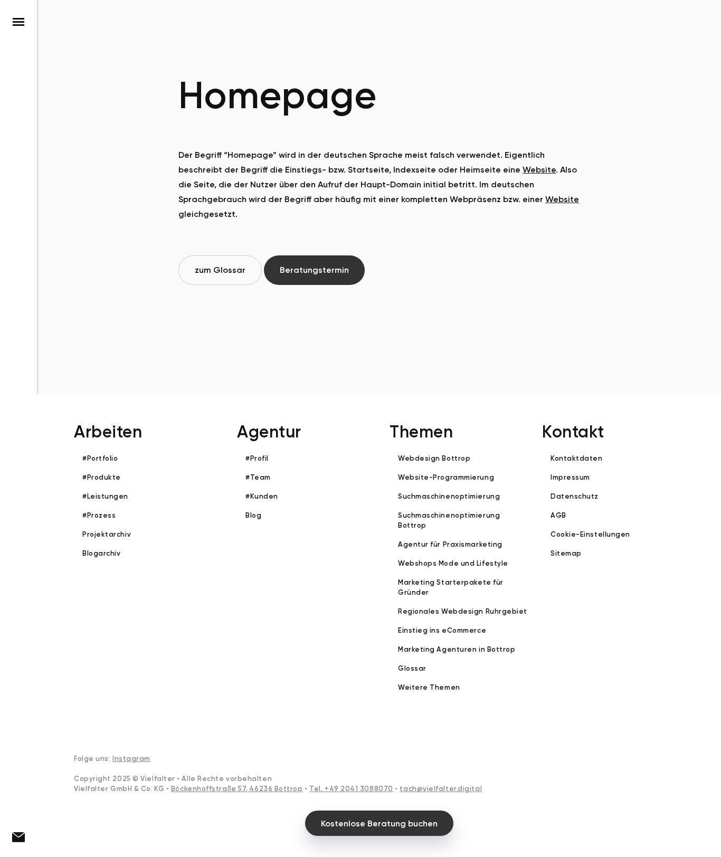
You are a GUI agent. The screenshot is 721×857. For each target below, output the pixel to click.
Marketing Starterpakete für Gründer (451, 587)
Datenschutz (575, 496)
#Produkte (101, 477)
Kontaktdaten (577, 458)
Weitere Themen (429, 687)
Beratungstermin (314, 270)
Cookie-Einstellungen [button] (590, 534)
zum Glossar (220, 270)
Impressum (570, 477)
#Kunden (261, 496)
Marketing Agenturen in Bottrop (457, 649)
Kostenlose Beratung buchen (379, 823)
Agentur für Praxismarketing (450, 544)
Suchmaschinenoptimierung (449, 496)
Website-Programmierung (446, 477)
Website (539, 170)
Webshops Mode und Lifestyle (453, 563)
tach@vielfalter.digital (441, 789)
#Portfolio (100, 458)
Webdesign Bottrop (434, 458)
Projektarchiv (106, 534)
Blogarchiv (101, 553)
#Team (258, 477)
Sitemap (566, 553)
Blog (253, 515)
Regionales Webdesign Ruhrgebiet (462, 611)
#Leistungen (105, 496)
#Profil (257, 458)
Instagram (131, 759)
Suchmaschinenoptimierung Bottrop (449, 520)
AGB (558, 515)
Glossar (412, 668)
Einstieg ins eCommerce (442, 630)
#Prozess (99, 515)
